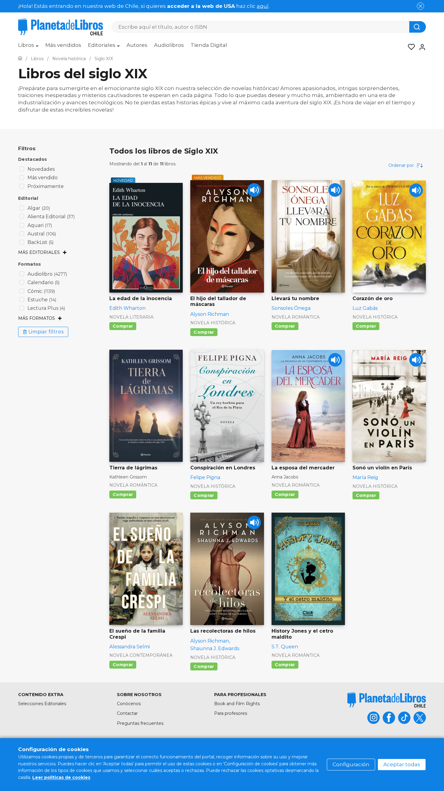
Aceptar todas (401, 764)
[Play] (254, 190)
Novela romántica (296, 317)
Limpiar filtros (46, 332)
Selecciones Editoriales (42, 703)
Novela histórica (212, 323)
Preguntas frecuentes (140, 723)
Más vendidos (63, 45)
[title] (386, 700)
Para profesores (230, 713)
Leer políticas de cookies (61, 777)
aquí (263, 6)
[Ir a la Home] (20, 58)
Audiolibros (169, 45)
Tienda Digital (209, 45)
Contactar (127, 713)
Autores (137, 45)
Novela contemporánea (140, 655)
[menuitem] (28, 47)
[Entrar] (420, 47)
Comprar (123, 326)
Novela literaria (131, 317)
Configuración (351, 764)
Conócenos (129, 703)
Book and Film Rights (237, 703)
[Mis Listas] (409, 47)
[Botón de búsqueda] (417, 27)
